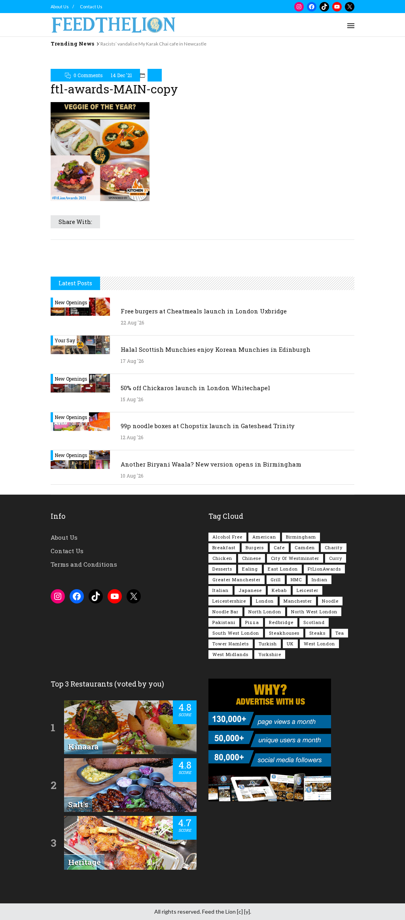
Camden (305, 547)
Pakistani (223, 622)
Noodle (330, 601)
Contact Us (91, 6)
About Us (60, 6)
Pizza (252, 622)
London (265, 601)
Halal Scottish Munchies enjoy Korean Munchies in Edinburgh (215, 349)
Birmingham (301, 537)
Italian (220, 590)
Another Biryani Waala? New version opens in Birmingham (211, 464)
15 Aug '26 (132, 399)
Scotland (314, 622)
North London (264, 612)
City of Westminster (295, 558)
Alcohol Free (227, 537)
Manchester (298, 601)
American (264, 537)
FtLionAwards (324, 569)
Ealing (250, 569)
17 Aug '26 (132, 361)
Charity (334, 547)
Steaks (317, 633)
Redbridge (281, 622)
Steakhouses (284, 633)
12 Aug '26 (132, 437)
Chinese (251, 558)
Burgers (255, 547)
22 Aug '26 (132, 322)
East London (283, 569)
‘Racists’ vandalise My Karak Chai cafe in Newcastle (152, 44)
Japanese (250, 590)
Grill (276, 579)
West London (319, 644)
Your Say (65, 340)
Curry (335, 558)
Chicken (222, 558)
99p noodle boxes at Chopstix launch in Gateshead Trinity (208, 426)
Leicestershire (229, 601)
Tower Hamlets (230, 644)
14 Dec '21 (121, 75)
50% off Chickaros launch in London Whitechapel (195, 388)
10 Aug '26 (132, 475)
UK (290, 644)
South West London (235, 633)
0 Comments (88, 75)
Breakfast (224, 547)
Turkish (268, 644)
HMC (296, 579)
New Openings (71, 302)
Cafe (279, 547)
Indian (319, 579)
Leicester (307, 590)
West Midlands (230, 654)
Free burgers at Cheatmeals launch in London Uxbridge (204, 311)
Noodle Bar (225, 612)
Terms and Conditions (84, 564)
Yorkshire (269, 654)
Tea (339, 633)
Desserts (222, 569)
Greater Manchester (236, 579)
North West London (314, 612)
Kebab (279, 590)
